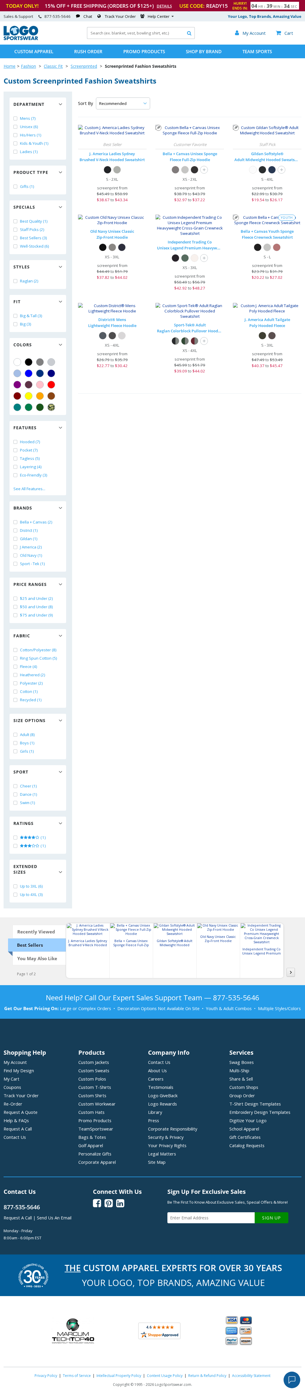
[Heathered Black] (112, 335)
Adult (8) (27, 734)
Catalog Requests (246, 1145)
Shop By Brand (204, 51)
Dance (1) (28, 794)
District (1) (29, 530)
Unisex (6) (29, 126)
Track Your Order (120, 16)
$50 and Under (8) (36, 606)
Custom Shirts (92, 1095)
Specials (24, 207)
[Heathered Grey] (122, 335)
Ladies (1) (29, 151)
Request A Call (18, 1129)
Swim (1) (27, 802)
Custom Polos (92, 1079)
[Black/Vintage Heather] (175, 341)
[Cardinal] (28, 385)
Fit (17, 301)
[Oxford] (117, 170)
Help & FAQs (16, 1120)
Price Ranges (30, 584)
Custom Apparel (33, 51)
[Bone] (194, 258)
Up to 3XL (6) (31, 886)
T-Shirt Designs (255, 1104)
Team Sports (257, 51)
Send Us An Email (54, 1218)
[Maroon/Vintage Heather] (194, 341)
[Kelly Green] (28, 407)
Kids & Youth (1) (34, 143)
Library (155, 1112)
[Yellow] (28, 396)
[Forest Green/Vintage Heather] (185, 341)
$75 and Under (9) (36, 615)
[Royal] (40, 373)
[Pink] (40, 385)
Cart (284, 33)
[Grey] (40, 362)
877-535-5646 (57, 16)
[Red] (51, 385)
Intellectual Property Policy (119, 1375)
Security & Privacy (165, 1137)
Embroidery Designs (259, 1112)
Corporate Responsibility (172, 1129)
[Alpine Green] (185, 258)
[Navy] (51, 373)
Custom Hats (91, 1112)
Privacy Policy (46, 1375)
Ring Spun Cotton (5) (38, 658)
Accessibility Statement (251, 1375)
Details (164, 6)
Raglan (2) (29, 281)
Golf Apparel (90, 1145)
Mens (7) (28, 118)
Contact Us (15, 1137)
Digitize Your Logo (248, 1120)
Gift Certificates (245, 1137)
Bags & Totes (92, 1137)
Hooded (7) (30, 441)
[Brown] (51, 396)
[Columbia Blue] (17, 373)
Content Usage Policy (165, 1375)
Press (153, 1120)
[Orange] (40, 396)
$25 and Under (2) (36, 598)
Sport (20, 772)
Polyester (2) (31, 683)
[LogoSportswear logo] (21, 38)
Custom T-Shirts (94, 1087)
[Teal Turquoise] (17, 407)
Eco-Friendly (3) (33, 475)
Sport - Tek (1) (32, 563)
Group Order (242, 1095)
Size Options (29, 720)
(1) (42, 837)
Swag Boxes (241, 1062)
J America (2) (31, 547)
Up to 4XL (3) (31, 894)
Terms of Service (77, 1375)
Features (25, 427)
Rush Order (88, 51)
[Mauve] (277, 247)
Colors (22, 345)
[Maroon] (17, 396)
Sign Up (271, 1218)
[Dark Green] (40, 407)
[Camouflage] (51, 407)
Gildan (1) (29, 538)
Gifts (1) (27, 186)
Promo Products (144, 51)
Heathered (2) (32, 674)
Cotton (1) (29, 691)
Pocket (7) (29, 450)
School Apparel (244, 1129)
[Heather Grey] (112, 247)
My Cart (11, 1079)
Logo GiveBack (163, 1095)
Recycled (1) (31, 699)
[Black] (28, 362)
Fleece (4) (28, 666)
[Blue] (28, 373)
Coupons (12, 1087)
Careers (156, 1079)
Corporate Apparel (97, 1162)
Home (9, 66)
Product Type (30, 172)
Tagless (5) (30, 458)
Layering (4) (31, 466)
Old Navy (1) (31, 555)
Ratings (23, 823)
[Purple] (17, 385)
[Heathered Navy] (103, 335)
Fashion (28, 66)
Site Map (157, 1162)
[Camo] (262, 335)
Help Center (158, 16)
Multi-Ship (239, 1070)
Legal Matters (162, 1154)
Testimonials (160, 1087)
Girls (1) (27, 751)
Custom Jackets (93, 1062)
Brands (22, 508)
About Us (157, 1070)
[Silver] (51, 362)
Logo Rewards (162, 1104)
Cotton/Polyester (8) (38, 650)
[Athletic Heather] (185, 170)
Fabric (21, 636)
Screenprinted (84, 66)
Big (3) (25, 324)
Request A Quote (21, 1112)
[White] (17, 362)
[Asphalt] (175, 170)
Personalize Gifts (94, 1154)
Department (28, 104)
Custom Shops (243, 1087)
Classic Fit (53, 66)
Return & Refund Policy (207, 1375)
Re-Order (13, 1104)
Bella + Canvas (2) (36, 522)
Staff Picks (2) (32, 229)
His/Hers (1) (30, 135)
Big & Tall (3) (31, 315)
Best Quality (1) (34, 221)
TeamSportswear (95, 1129)
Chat (87, 16)
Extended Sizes (25, 869)
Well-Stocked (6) (34, 246)
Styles (21, 267)
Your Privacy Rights (167, 1145)
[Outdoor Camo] (272, 335)
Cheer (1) (28, 786)
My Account (15, 1062)
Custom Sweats (93, 1070)
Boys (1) (27, 743)
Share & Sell (241, 1079)
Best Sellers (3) (33, 237)
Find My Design (19, 1070)
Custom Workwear (97, 1104)
